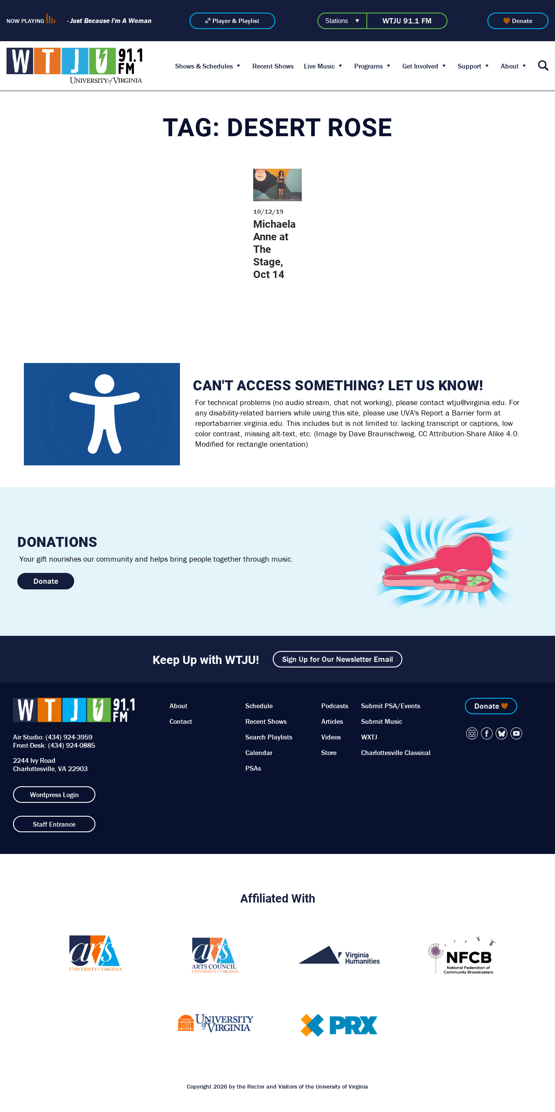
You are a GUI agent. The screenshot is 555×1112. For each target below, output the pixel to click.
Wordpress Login (54, 794)
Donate (522, 20)
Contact (181, 721)
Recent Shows (273, 66)
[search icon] (543, 66)
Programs (368, 66)
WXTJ (369, 737)
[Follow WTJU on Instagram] (472, 733)
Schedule (259, 705)
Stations (336, 20)
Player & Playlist (235, 20)
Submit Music (381, 721)
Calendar (258, 752)
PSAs (253, 768)
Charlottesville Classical (396, 752)
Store (328, 752)
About (510, 66)
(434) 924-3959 (69, 737)
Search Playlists (268, 737)
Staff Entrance (54, 824)
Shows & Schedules (204, 66)
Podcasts (334, 705)
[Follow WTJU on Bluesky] (502, 733)
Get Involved (420, 66)
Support (469, 66)
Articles (332, 721)
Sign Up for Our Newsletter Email (337, 659)
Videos (331, 737)
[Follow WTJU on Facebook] (487, 733)
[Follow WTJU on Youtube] (516, 733)
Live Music (319, 66)
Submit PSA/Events (390, 705)
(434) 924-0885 (71, 745)
